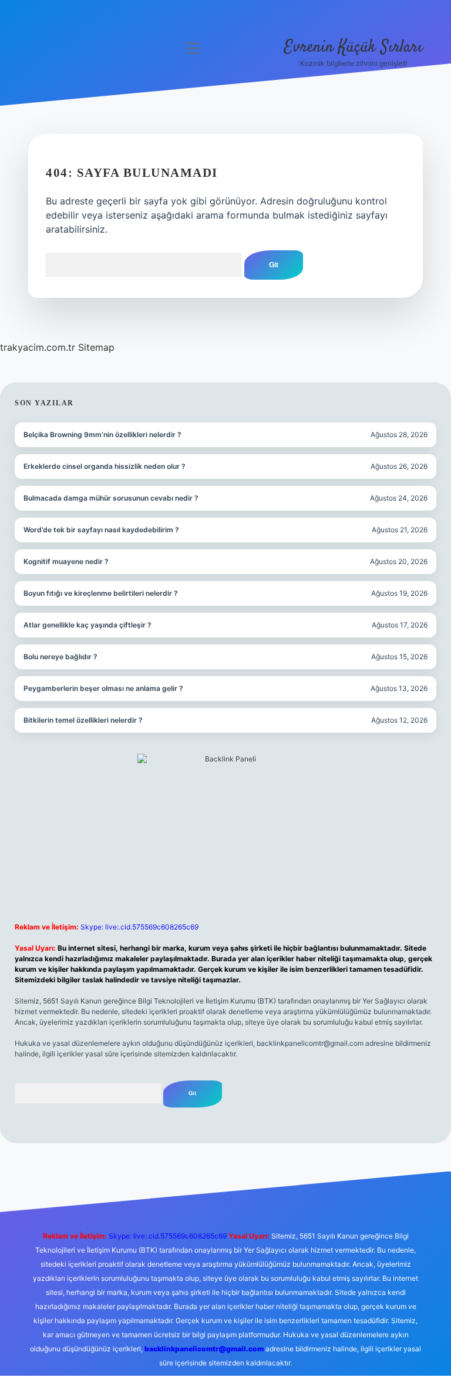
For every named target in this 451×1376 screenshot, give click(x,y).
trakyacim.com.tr (37, 347)
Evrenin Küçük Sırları (353, 47)
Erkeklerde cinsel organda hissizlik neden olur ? (104, 466)
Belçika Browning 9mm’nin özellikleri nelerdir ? (102, 434)
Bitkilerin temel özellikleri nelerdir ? (83, 720)
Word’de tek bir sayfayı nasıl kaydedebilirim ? (101, 529)
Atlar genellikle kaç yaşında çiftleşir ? (87, 624)
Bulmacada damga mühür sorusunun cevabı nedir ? (110, 498)
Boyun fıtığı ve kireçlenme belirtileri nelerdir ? (100, 593)
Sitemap (96, 347)
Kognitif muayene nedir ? (66, 561)
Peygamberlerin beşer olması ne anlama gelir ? (103, 688)
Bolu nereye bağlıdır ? (60, 656)
